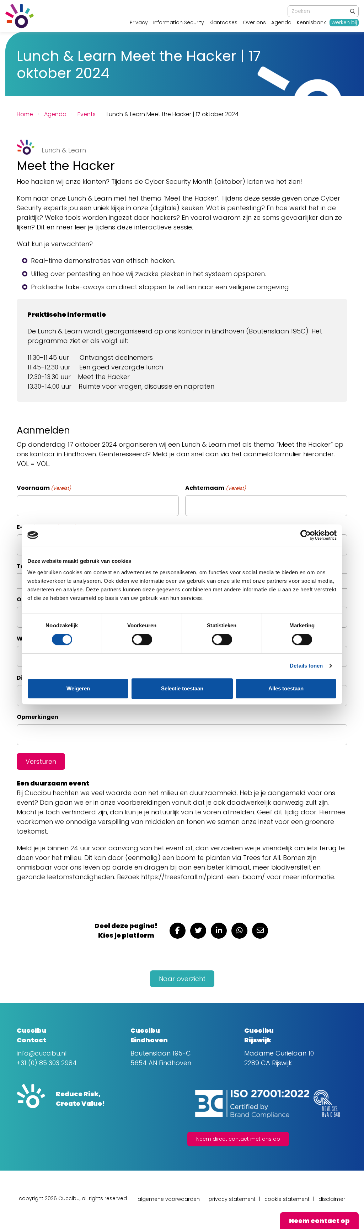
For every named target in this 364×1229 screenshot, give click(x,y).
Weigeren (78, 688)
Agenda (281, 22)
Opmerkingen (37, 717)
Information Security (178, 22)
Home (25, 114)
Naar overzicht (182, 978)
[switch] (142, 639)
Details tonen (306, 666)
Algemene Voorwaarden (169, 1199)
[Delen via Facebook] (178, 931)
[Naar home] (19, 16)
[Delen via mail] (260, 931)
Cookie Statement (287, 1199)
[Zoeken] (353, 11)
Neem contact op (319, 1220)
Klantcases (223, 22)
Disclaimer (331, 1199)
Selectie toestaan (182, 688)
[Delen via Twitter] (198, 931)
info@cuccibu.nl (41, 1053)
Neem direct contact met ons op (238, 1138)
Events (86, 114)
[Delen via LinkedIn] (219, 931)
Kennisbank (311, 22)
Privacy (139, 22)
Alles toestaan (286, 688)
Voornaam (44, 488)
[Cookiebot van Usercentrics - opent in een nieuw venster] (305, 535)
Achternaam (215, 488)
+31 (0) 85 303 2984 (47, 1062)
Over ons (254, 22)
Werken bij (344, 22)
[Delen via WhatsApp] (239, 931)
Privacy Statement (232, 1199)
